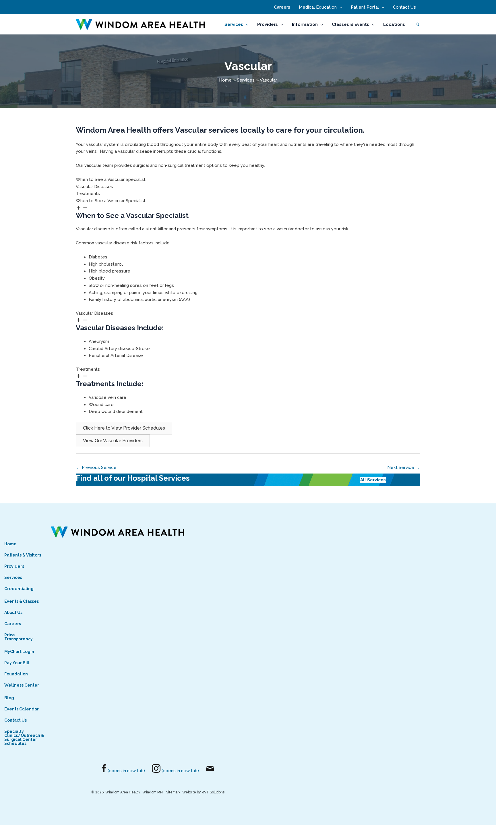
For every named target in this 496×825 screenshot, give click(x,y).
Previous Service (96, 467)
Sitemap (173, 792)
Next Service (403, 467)
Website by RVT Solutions (203, 792)
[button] (339, 7)
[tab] (248, 179)
